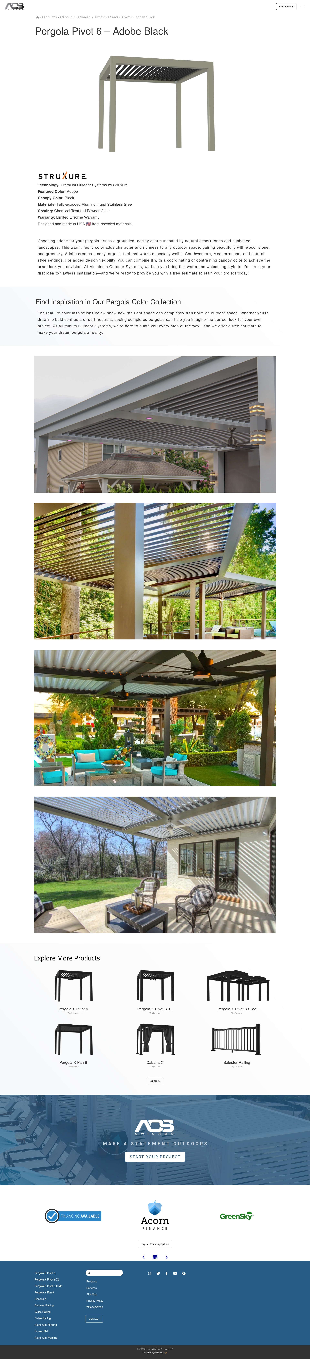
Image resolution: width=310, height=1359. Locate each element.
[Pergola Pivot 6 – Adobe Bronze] (143, 1258)
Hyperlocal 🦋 (160, 1352)
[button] (302, 6)
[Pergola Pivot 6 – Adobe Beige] (166, 1258)
